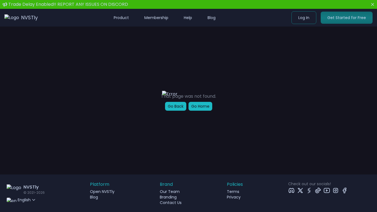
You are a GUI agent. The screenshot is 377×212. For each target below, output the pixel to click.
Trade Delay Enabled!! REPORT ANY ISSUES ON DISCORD (68, 4)
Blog (212, 17)
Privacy (234, 197)
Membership (156, 17)
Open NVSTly (102, 191)
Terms (233, 191)
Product (121, 17)
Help (188, 17)
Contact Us (171, 202)
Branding (168, 197)
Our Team (170, 191)
